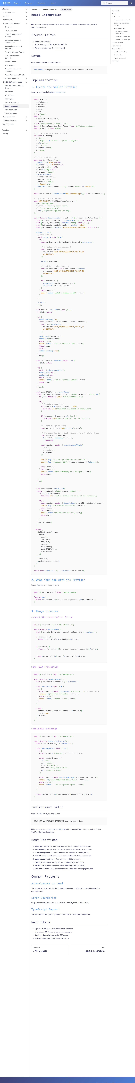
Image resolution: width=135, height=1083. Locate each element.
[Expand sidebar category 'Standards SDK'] (26, 13)
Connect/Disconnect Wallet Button (122, 32)
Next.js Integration (50, 935)
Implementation (116, 17)
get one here (59, 48)
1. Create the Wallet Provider (122, 20)
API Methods (45, 929)
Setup (114, 14)
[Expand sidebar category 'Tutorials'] (26, 130)
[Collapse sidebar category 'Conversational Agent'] (26, 23)
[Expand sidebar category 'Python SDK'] (26, 20)
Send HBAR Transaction (123, 36)
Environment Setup (117, 42)
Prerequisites (116, 11)
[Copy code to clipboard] (104, 69)
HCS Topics (48, 932)
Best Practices (116, 46)
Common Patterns (117, 49)
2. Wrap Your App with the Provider (121, 24)
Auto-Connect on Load (120, 52)
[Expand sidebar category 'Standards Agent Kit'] (26, 78)
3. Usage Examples (119, 28)
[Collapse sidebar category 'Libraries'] (26, 9)
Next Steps (115, 61)
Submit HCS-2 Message (123, 39)
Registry (16, 3)
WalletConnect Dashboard (44, 832)
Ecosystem (28, 3)
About (52, 3)
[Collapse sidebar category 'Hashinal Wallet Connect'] (26, 82)
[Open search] (104, 3)
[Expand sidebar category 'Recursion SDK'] (26, 117)
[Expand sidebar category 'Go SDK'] (26, 16)
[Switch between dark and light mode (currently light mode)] (131, 3)
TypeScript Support (120, 58)
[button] (15, 125)
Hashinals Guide (49, 938)
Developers (41, 3)
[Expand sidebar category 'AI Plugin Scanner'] (26, 120)
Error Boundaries (118, 55)
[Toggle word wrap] (100, 99)
